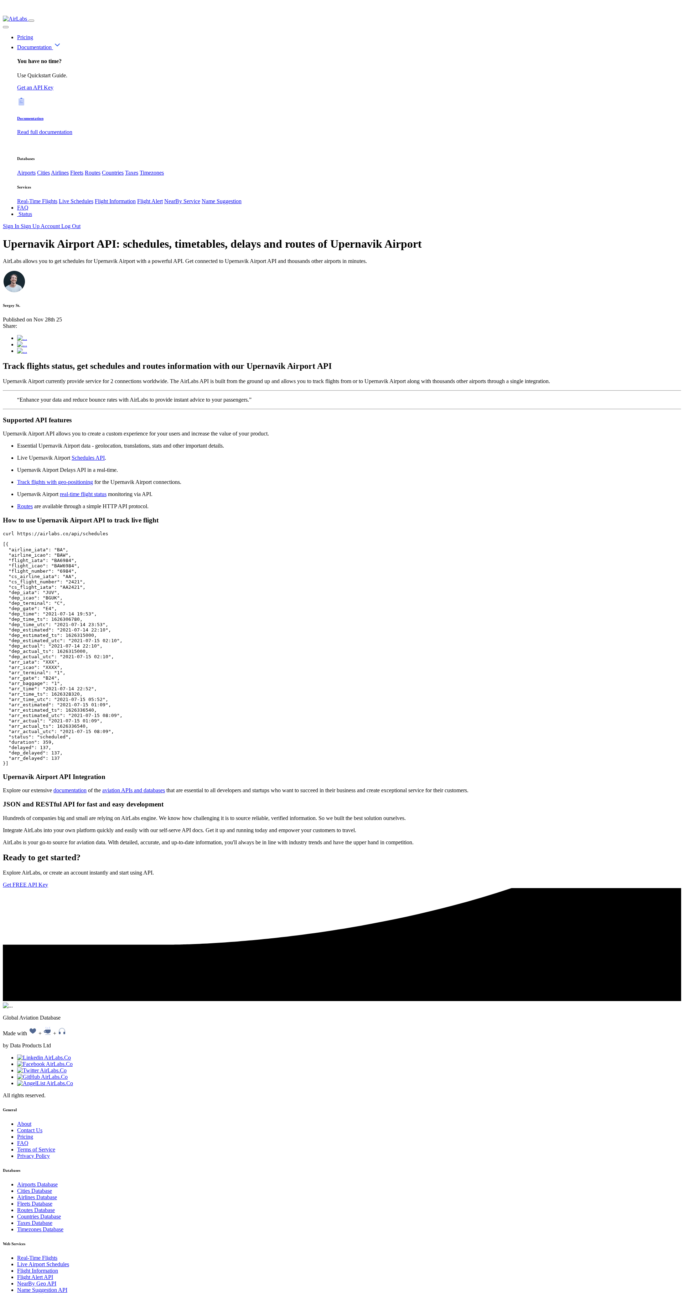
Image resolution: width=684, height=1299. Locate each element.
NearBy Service (182, 201)
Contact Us (29, 1130)
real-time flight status (83, 494)
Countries (113, 173)
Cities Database (34, 1191)
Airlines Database (37, 1197)
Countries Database (39, 1216)
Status (24, 214)
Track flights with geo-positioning (55, 482)
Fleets (76, 173)
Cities (43, 173)
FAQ (22, 208)
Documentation (35, 47)
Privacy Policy (33, 1156)
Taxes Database (34, 1223)
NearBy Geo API (36, 1283)
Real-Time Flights (37, 201)
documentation (70, 790)
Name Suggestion (222, 201)
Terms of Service (36, 1149)
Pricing (25, 37)
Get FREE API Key (25, 885)
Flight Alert (150, 201)
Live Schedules (76, 201)
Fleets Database (34, 1204)
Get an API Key (35, 87)
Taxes (131, 173)
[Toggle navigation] (31, 21)
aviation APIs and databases (133, 790)
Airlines (60, 173)
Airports (26, 173)
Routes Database (36, 1210)
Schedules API (88, 458)
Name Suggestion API (42, 1290)
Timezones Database (40, 1229)
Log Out (71, 226)
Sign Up (31, 226)
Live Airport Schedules (43, 1264)
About (24, 1124)
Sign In (12, 226)
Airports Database (37, 1184)
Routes (92, 173)
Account (51, 226)
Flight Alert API (35, 1277)
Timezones (152, 173)
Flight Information (115, 201)
